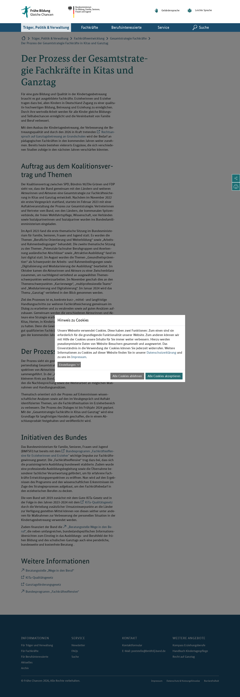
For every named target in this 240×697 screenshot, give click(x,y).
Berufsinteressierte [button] (128, 27)
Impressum (78, 357)
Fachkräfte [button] (94, 27)
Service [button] (169, 27)
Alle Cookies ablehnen (127, 376)
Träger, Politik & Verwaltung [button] (47, 27)
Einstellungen (67, 364)
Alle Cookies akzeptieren (164, 376)
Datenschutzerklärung (161, 352)
